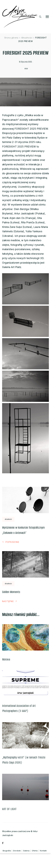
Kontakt (43, 851)
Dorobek (17, 851)
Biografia (7, 851)
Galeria (26, 851)
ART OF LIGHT (9, 809)
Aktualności (8, 519)
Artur (26, 68)
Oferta (35, 851)
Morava (6, 659)
